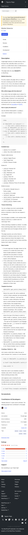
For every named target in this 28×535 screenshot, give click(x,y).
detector (16, 430)
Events (16, 493)
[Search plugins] (15, 11)
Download (4, 34)
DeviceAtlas (14, 104)
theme (25, 433)
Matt (3, 505)
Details (4, 39)
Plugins (16, 484)
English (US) (24, 427)
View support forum (6, 471)
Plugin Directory (5, 6)
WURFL (21, 104)
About (2, 479)
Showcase (17, 479)
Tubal (4, 30)
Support (5, 53)
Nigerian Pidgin (8, 516)
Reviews (5, 43)
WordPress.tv (5, 498)
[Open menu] (26, 2)
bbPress (4, 507)
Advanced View (5, 437)
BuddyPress (5, 510)
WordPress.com (6, 503)
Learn (2, 491)
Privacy (3, 486)
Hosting (3, 484)
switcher (20, 433)
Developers (4, 496)
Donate (17, 496)
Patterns (17, 486)
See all (25, 460)
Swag (17, 498)
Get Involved (18, 491)
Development (6, 50)
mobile (24, 430)
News (2, 482)
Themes (17, 482)
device (20, 430)
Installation (5, 46)
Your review (4, 460)
